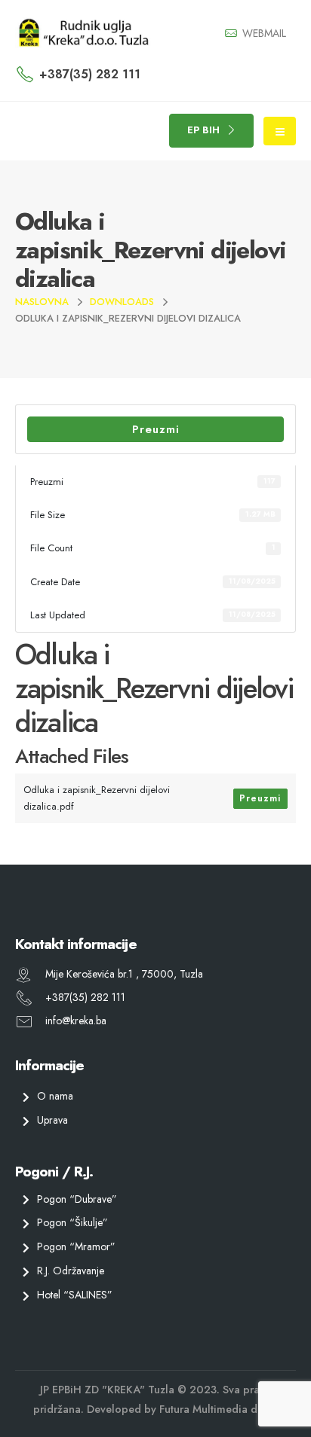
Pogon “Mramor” (76, 1246)
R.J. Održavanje (70, 1270)
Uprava (52, 1119)
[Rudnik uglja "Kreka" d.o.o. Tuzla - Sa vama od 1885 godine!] (83, 32)
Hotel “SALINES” (74, 1294)
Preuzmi (156, 429)
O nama (55, 1095)
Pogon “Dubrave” (77, 1199)
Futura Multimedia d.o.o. (219, 1409)
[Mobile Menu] (279, 131)
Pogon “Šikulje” (72, 1223)
